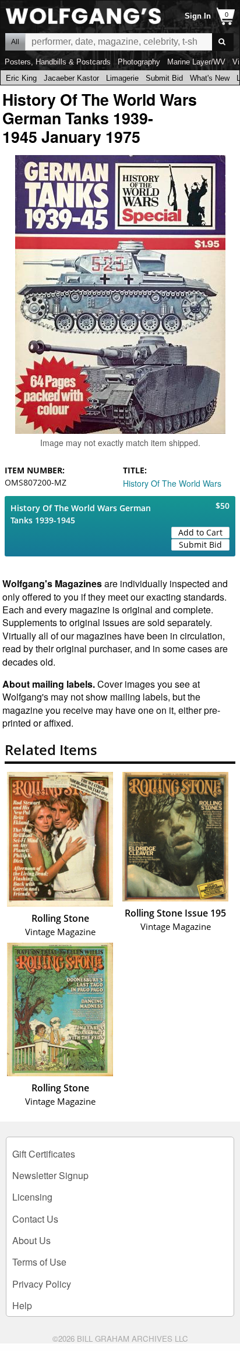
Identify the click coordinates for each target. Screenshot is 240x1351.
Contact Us (35, 1219)
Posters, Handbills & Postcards (58, 62)
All (15, 42)
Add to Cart (200, 532)
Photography (139, 62)
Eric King (21, 78)
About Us (31, 1240)
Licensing (32, 1196)
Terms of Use (39, 1262)
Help (22, 1305)
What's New (210, 78)
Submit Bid (164, 78)
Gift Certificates (43, 1153)
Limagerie (122, 78)
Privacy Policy (41, 1284)
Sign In (198, 16)
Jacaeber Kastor (71, 78)
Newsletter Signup (50, 1175)
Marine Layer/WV (196, 62)
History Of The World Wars (172, 483)
